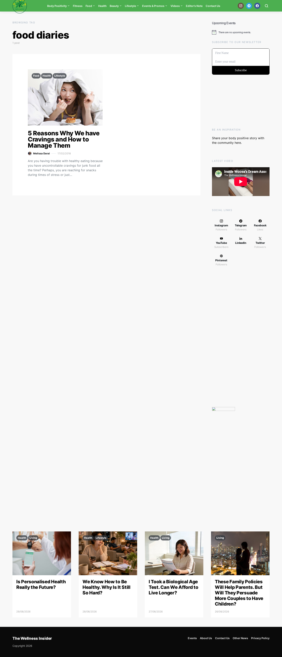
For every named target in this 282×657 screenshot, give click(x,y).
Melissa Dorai (41, 153)
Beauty (114, 5)
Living (33, 537)
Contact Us (213, 5)
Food (89, 5)
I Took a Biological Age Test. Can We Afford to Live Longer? (173, 587)
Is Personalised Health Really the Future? (41, 584)
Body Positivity (57, 5)
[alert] (241, 32)
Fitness (77, 5)
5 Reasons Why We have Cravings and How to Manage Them (64, 139)
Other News (240, 638)
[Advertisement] (241, 338)
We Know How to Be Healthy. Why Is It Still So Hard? (106, 587)
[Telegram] (249, 6)
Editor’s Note (194, 5)
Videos (175, 5)
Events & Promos (153, 5)
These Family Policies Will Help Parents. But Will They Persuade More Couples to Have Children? (239, 593)
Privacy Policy (260, 638)
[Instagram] (241, 6)
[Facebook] (257, 6)
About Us (206, 638)
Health (102, 5)
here (238, 143)
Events (192, 638)
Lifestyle (130, 5)
